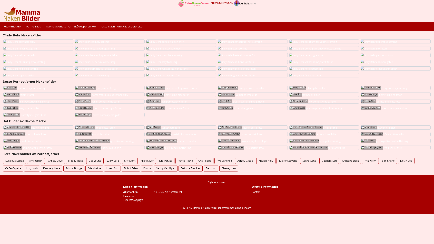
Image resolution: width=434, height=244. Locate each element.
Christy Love (55, 160)
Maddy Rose (75, 160)
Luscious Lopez (14, 160)
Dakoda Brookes (190, 168)
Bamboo (211, 168)
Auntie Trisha (185, 160)
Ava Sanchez (224, 160)
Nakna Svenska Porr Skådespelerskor (71, 26)
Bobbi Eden (131, 168)
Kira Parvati (165, 160)
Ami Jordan (36, 160)
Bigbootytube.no (217, 182)
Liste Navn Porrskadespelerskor (122, 26)
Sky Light (129, 160)
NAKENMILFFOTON (222, 3)
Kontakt (256, 192)
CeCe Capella (13, 168)
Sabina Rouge (74, 168)
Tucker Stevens (288, 160)
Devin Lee (406, 160)
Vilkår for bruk (130, 192)
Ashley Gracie (245, 160)
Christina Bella (350, 160)
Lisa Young (94, 160)
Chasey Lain (229, 168)
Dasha (147, 168)
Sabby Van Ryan (165, 168)
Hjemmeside (12, 26)
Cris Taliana (204, 160)
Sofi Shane (388, 160)
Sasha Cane (309, 160)
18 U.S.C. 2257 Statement (168, 192)
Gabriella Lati (329, 160)
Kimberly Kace (51, 168)
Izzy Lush (32, 168)
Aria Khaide (94, 168)
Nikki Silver (147, 160)
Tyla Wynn (370, 160)
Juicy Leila (113, 160)
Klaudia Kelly (266, 160)
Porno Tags (33, 26)
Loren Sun (112, 168)
